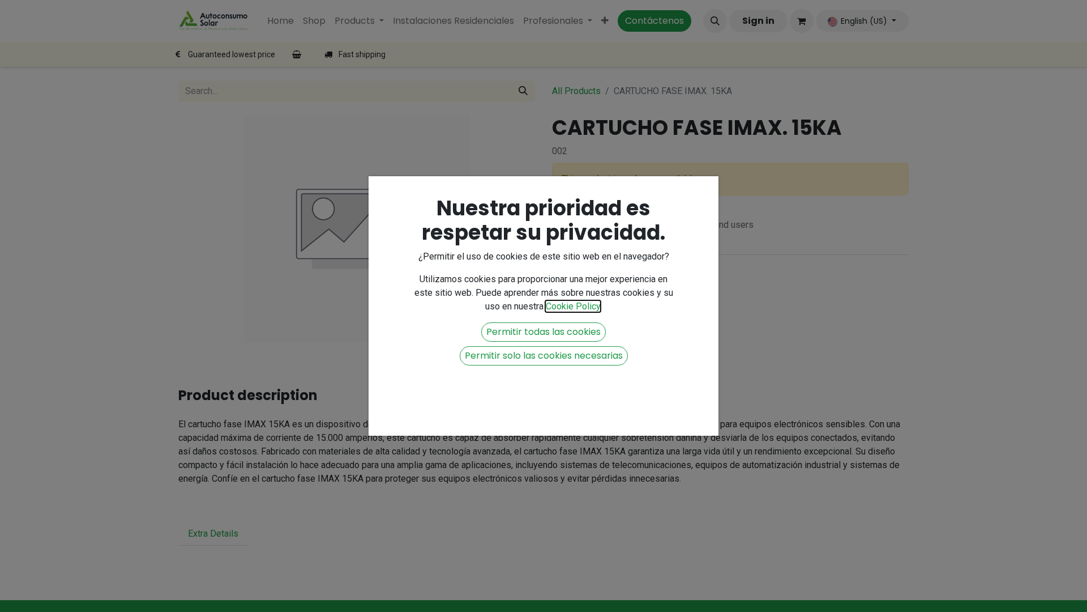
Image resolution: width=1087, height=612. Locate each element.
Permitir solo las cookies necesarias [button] (544, 355)
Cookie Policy (573, 306)
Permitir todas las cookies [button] (543, 331)
